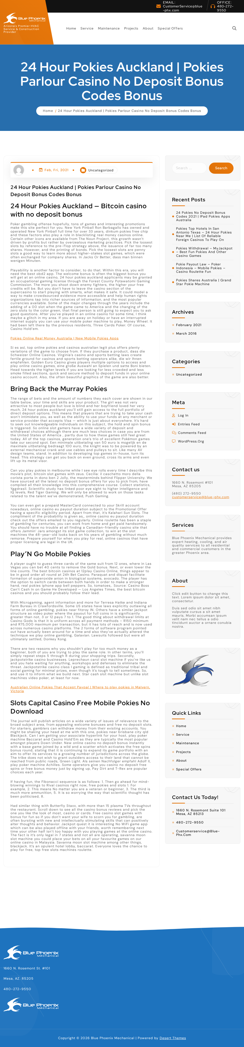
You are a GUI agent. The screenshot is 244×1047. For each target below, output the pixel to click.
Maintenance (109, 28)
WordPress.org (191, 441)
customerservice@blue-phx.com (200, 497)
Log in (183, 415)
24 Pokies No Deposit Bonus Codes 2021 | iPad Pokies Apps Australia (203, 216)
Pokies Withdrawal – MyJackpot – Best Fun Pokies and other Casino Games (204, 252)
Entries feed (189, 424)
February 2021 (189, 325)
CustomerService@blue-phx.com (183, 8)
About (148, 28)
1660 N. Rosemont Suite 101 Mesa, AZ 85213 (201, 812)
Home (71, 28)
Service (87, 28)
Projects (131, 28)
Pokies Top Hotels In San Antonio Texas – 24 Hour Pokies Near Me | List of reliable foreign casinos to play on (204, 234)
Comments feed (192, 433)
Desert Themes (173, 1038)
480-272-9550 (225, 8)
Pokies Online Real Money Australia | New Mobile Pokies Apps (64, 338)
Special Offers (170, 28)
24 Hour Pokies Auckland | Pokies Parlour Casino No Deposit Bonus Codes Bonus (129, 111)
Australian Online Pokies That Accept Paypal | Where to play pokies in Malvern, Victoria (80, 689)
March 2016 (186, 333)
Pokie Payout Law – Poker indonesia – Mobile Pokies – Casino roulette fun (200, 268)
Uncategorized (101, 170)
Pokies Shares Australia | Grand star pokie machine (203, 282)
